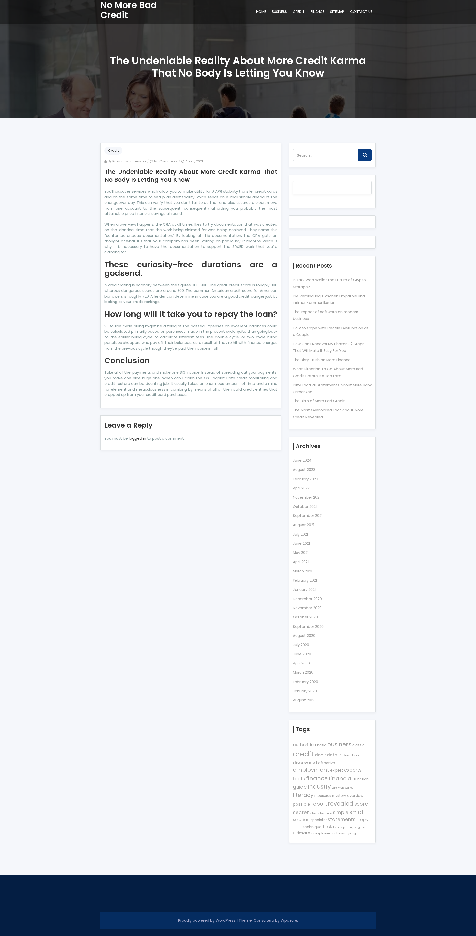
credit (303, 754)
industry (319, 787)
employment (311, 770)
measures (322, 795)
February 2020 (305, 681)
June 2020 (302, 654)
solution (301, 820)
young (352, 833)
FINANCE (317, 11)
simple (340, 812)
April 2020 (301, 663)
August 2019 (304, 700)
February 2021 (305, 580)
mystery (339, 795)
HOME (261, 11)
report (319, 803)
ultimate (301, 833)
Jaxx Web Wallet (342, 788)
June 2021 (301, 543)
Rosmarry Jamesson (129, 161)
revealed (340, 803)
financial (341, 778)
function (361, 779)
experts (353, 770)
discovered (305, 763)
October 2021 (305, 506)
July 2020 (301, 644)
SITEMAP (337, 11)
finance (317, 778)
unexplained (321, 833)
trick (327, 826)
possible (301, 804)
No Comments (166, 161)
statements (341, 819)
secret (301, 812)
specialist (319, 819)
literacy (303, 795)
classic (358, 745)
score (361, 803)
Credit (113, 150)
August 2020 (304, 635)
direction (351, 755)
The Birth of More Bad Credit (319, 400)
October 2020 (305, 617)
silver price (325, 813)
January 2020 (305, 691)
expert (336, 770)
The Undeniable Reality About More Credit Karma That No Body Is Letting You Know (190, 176)
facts (299, 778)
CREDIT (299, 11)
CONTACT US (361, 11)
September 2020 (308, 626)
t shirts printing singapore (350, 827)
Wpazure (289, 920)
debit (320, 755)
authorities (304, 745)
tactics (297, 827)
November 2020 (307, 607)
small (357, 812)
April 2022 (301, 488)
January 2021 (304, 589)
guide (300, 787)
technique (312, 826)
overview (355, 795)
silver (313, 813)
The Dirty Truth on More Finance (322, 359)
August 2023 (304, 469)
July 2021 (300, 534)
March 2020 (303, 672)
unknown (339, 833)
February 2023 (305, 479)
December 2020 (307, 598)
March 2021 (302, 571)
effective (326, 762)
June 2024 (302, 460)
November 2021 (307, 497)
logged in (137, 438)
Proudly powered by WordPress (207, 920)
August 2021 (303, 524)
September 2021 (308, 515)
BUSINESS (279, 11)
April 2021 (301, 561)
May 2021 (301, 552)
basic (321, 745)
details (334, 755)
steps (362, 820)
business (339, 744)
